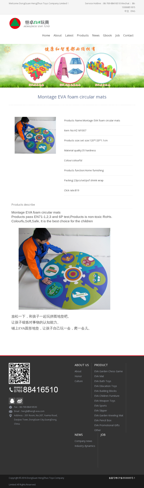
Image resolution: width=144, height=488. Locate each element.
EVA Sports (100, 405)
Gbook (107, 35)
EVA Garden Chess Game (108, 371)
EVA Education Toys (105, 386)
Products (83, 35)
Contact (128, 35)
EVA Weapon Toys (104, 400)
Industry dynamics (85, 446)
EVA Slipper (100, 410)
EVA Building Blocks (105, 391)
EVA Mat (99, 376)
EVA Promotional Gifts (107, 425)
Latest (69, 35)
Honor (78, 376)
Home (46, 35)
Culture (79, 381)
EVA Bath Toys (102, 381)
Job (117, 35)
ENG (133, 11)
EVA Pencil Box (102, 420)
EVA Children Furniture (106, 395)
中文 (127, 11)
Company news (83, 441)
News (96, 35)
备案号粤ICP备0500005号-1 (122, 477)
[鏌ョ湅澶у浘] (35, 135)
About (58, 35)
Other (97, 430)
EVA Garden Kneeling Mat (108, 415)
